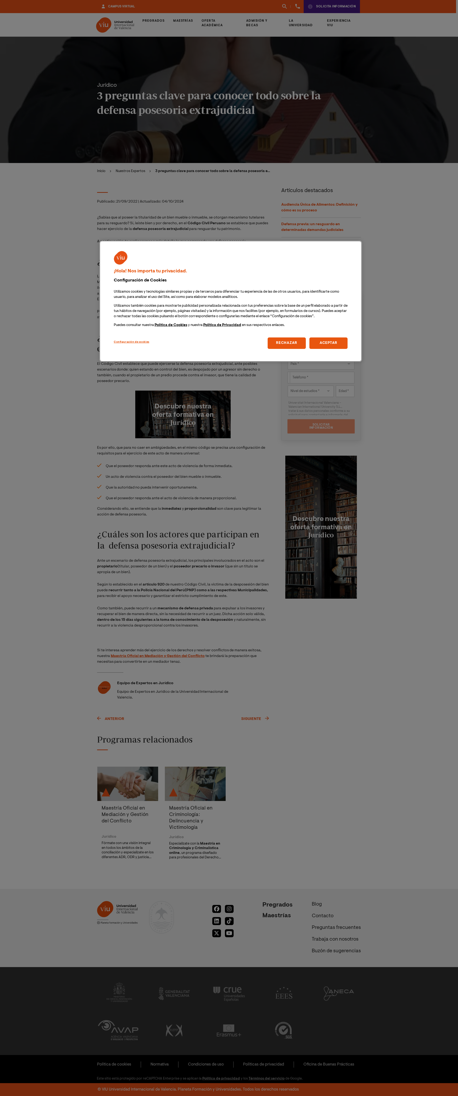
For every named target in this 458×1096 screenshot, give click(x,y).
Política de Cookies (171, 325)
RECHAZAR (286, 343)
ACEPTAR (328, 343)
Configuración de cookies (131, 342)
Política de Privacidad (222, 325)
